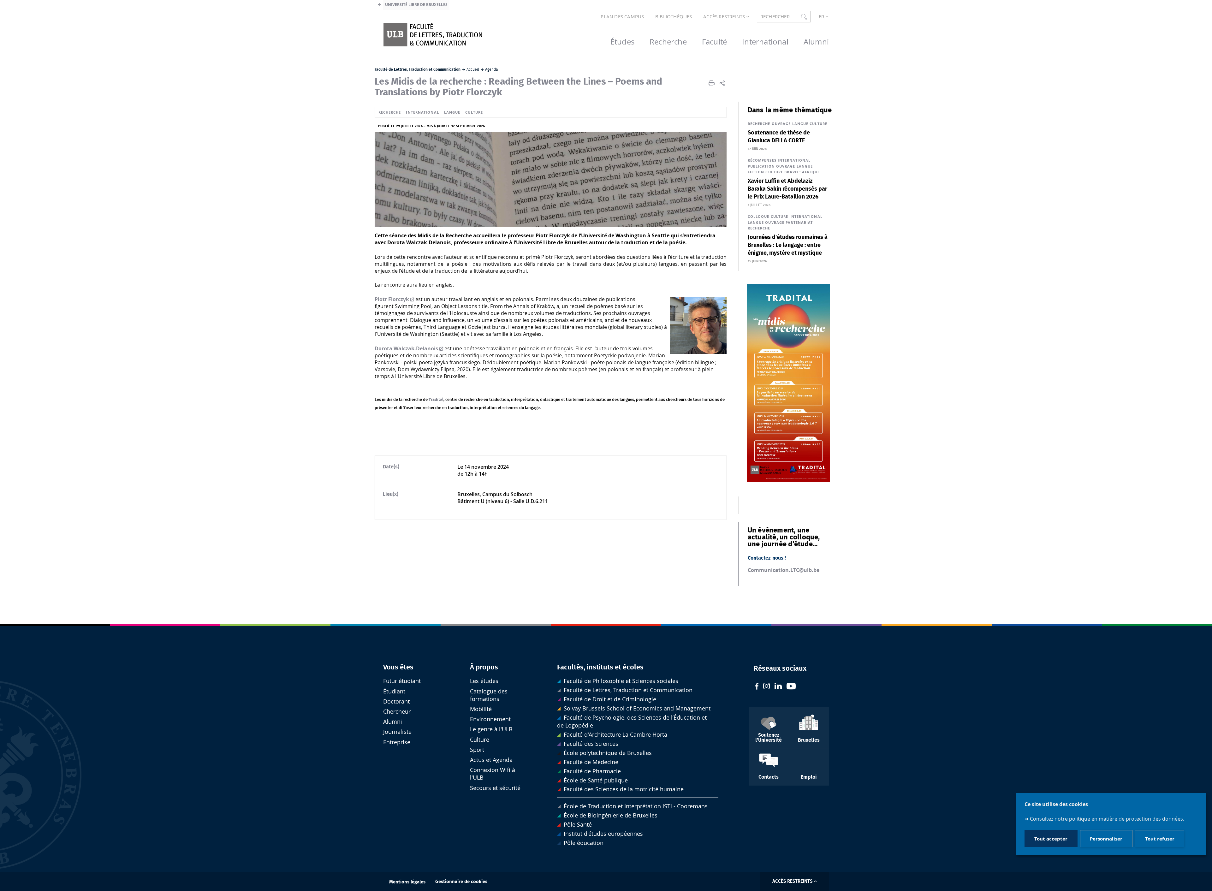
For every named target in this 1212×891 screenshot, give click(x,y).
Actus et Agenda (491, 759)
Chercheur (397, 711)
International (422, 112)
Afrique (811, 171)
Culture (474, 112)
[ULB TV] (791, 687)
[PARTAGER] (722, 83)
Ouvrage (781, 123)
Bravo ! (792, 171)
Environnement (490, 719)
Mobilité (481, 709)
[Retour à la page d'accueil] (432, 34)
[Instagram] (766, 687)
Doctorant (396, 701)
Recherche (389, 112)
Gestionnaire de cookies (461, 881)
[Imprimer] (712, 83)
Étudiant (394, 691)
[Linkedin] (778, 687)
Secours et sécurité (495, 788)
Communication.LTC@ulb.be (783, 570)
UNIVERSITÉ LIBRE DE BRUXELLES (416, 4)
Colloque (758, 216)
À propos (484, 667)
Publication (761, 166)
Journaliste (397, 731)
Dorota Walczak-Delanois (406, 348)
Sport (477, 749)
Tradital (436, 399)
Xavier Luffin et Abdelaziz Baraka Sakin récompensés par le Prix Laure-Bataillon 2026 (787, 189)
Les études (484, 681)
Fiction (756, 171)
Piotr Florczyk (392, 299)
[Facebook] (756, 687)
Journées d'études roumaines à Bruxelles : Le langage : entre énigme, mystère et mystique (788, 245)
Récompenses (762, 160)
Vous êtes (398, 667)
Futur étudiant (402, 681)
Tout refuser (1159, 838)
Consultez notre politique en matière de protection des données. (1107, 819)
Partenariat (799, 222)
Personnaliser (1106, 838)
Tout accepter (1050, 838)
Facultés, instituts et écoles (600, 667)
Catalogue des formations (489, 695)
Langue (452, 112)
